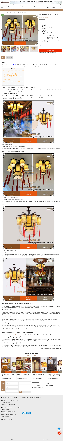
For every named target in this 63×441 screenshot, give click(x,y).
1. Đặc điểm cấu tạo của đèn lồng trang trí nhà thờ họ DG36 (13, 70)
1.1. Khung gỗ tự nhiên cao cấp (9, 71)
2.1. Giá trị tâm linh (7, 78)
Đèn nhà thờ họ (54, 52)
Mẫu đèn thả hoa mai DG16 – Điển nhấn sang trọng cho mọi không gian (8, 375)
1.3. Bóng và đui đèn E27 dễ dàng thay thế (11, 74)
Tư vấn (48, 6)
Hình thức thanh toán (48, 383)
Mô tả (3, 57)
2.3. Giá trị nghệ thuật (7, 80)
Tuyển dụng (53, 6)
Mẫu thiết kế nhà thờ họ (13, 4)
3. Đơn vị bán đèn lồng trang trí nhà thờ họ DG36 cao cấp (13, 81)
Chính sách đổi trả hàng (49, 386)
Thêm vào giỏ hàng (50, 50)
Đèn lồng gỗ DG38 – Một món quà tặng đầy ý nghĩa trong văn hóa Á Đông (54, 375)
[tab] (3, 57)
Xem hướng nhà (52, 9)
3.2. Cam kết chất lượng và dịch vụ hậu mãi (11, 84)
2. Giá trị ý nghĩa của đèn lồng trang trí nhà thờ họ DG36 (12, 76)
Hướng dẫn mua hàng (48, 382)
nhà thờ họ (15, 64)
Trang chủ (2, 6)
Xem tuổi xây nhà (31, 9)
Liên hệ (60, 6)
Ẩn (14, 68)
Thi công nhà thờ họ (38, 4)
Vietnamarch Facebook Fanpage (38, 384)
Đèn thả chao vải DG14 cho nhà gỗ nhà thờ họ (39, 375)
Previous (1, 49)
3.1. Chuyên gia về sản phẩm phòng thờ (11, 82)
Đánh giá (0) (9, 57)
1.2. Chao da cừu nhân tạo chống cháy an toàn (12, 73)
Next (38, 49)
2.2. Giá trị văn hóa (7, 79)
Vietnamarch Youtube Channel (37, 387)
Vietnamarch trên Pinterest (36, 388)
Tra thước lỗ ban (11, 9)
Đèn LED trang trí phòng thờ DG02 (23, 374)
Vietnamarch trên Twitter (36, 385)
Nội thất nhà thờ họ (26, 4)
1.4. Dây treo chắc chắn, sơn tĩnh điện (10, 75)
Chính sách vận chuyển (49, 385)
